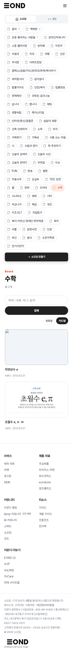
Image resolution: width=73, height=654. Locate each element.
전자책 (42, 526)
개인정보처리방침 (45, 605)
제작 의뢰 (9, 463)
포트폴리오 (45, 488)
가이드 (42, 507)
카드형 (62, 320)
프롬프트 (44, 520)
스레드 (7, 526)
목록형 (49, 320)
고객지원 (19, 605)
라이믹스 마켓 (46, 469)
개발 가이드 (45, 514)
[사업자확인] (40, 614)
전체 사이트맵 (11, 582)
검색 (36, 310)
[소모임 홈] (14, 5)
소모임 (23, 18)
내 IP (7, 564)
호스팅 (7, 476)
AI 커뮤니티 (10, 520)
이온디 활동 (10, 507)
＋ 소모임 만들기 (36, 256)
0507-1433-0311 (14, 623)
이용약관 (30, 605)
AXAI (7, 482)
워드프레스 (45, 476)
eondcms (45, 482)
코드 (54, 18)
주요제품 (44, 463)
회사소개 (8, 605)
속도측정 (9, 570)
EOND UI (9, 557)
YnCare (9, 576)
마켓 (6, 469)
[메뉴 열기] (65, 6)
